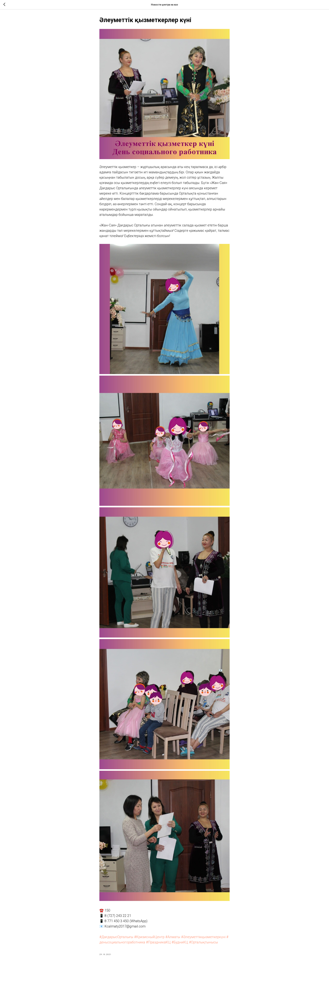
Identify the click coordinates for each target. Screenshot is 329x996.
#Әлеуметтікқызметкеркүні (203, 937)
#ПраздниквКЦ (158, 942)
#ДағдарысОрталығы (116, 937)
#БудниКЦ (180, 942)
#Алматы (172, 937)
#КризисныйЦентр (149, 937)
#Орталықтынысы (203, 942)
